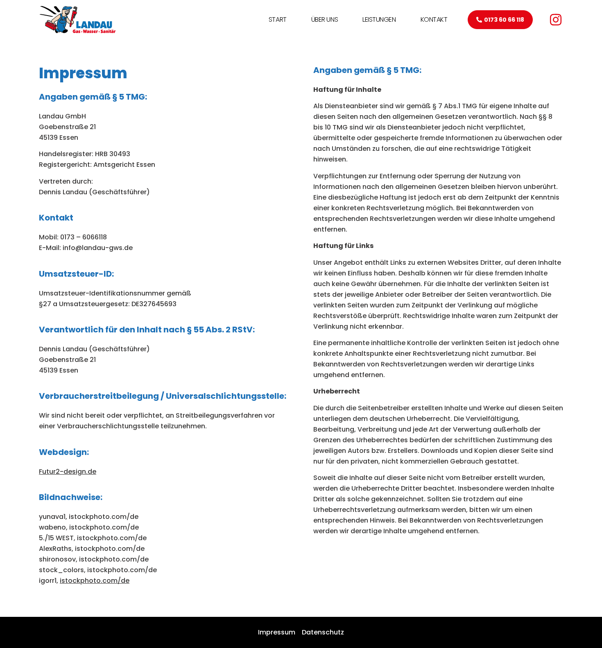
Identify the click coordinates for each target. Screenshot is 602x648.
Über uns (324, 19)
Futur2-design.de (67, 471)
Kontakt (434, 19)
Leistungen (379, 19)
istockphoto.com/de (94, 580)
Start (278, 19)
